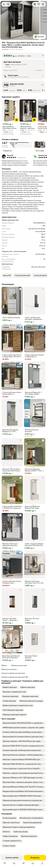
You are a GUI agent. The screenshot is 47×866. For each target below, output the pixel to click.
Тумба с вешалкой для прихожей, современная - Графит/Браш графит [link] (34, 318)
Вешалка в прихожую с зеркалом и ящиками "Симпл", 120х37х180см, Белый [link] (10, 544)
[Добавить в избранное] (38, 4)
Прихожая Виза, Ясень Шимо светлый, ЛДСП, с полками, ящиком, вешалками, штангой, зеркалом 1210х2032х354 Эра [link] (10, 127)
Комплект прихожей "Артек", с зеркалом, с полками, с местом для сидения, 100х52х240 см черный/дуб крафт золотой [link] (11, 619)
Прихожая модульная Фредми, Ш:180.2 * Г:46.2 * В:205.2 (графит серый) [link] (34, 470)
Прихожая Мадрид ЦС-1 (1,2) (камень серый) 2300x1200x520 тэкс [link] (33, 393)
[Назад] (4, 4)
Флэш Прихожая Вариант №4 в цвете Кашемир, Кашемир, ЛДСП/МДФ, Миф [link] (12, 656)
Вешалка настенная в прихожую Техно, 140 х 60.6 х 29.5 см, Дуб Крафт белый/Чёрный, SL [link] (34, 582)
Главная (4, 863)
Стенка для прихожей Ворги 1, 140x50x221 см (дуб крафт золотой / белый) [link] (12, 507)
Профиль (42, 863)
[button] (23, 55)
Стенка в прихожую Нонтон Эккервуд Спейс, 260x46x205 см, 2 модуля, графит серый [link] (11, 582)
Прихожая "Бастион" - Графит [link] (32, 619)
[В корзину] (16, 119)
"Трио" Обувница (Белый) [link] (11, 317)
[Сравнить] (34, 4)
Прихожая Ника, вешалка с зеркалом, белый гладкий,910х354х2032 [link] (28, 127)
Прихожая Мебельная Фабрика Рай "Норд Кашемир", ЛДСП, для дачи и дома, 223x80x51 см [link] (34, 507)
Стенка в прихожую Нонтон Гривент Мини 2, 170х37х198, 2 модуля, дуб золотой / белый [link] (11, 393)
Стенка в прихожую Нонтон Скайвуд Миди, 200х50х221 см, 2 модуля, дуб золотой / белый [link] (12, 355)
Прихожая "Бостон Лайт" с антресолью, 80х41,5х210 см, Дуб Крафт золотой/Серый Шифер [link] (11, 470)
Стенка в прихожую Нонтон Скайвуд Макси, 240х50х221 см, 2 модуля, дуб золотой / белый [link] (34, 355)
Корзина (33, 863)
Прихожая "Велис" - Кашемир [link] (32, 656)
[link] (9, 687)
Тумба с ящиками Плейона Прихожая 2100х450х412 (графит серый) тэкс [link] (34, 544)
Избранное (23, 863)
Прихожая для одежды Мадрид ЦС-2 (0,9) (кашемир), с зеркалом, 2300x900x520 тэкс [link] (10, 430)
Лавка (14, 863)
